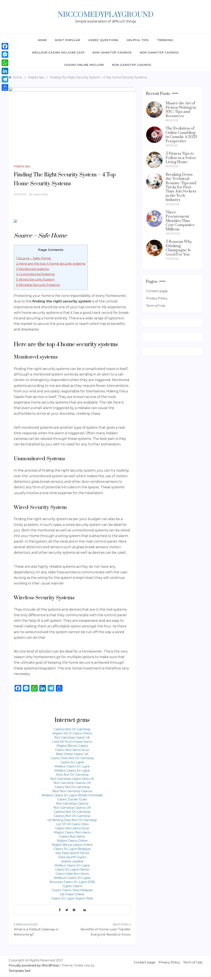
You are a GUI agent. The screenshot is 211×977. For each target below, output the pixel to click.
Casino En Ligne (72, 762)
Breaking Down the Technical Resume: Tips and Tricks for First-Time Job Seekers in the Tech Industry (181, 187)
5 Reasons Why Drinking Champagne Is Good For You (179, 248)
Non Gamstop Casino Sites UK (72, 779)
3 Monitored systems (32, 269)
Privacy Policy (156, 298)
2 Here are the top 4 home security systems (50, 263)
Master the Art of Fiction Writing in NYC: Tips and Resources (181, 109)
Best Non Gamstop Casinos (72, 791)
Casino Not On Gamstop (72, 787)
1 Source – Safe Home (33, 258)
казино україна (72, 861)
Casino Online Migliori (84, 64)
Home (42, 40)
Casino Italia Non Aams (72, 874)
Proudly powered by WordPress (34, 965)
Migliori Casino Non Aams (72, 832)
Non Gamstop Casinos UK (72, 783)
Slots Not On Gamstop (72, 774)
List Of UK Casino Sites (72, 824)
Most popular (67, 40)
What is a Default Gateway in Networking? (36, 932)
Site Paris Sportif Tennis (72, 853)
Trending (165, 40)
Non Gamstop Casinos (112, 52)
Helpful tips (138, 40)
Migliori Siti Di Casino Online (72, 733)
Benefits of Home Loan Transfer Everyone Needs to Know (105, 932)
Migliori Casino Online (72, 840)
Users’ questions (103, 40)
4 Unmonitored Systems (35, 274)
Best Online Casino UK (72, 754)
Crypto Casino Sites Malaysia (72, 890)
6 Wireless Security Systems (38, 285)
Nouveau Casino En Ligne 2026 (72, 882)
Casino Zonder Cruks (72, 799)
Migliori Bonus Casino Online (72, 845)
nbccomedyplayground (106, 14)
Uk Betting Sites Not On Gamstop (72, 820)
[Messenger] (5, 54)
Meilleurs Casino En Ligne (72, 878)
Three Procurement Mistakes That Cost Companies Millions (180, 221)
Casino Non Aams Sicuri (72, 750)
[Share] (5, 87)
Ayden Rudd (40, 194)
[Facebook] (5, 46)
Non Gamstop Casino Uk (72, 737)
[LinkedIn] (5, 71)
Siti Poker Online (72, 894)
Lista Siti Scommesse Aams (72, 741)
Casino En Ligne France (72, 869)
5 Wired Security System (35, 279)
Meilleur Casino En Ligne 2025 (58, 52)
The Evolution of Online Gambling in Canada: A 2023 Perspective (181, 134)
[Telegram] (5, 79)
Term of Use (155, 306)
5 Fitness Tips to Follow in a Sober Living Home (181, 157)
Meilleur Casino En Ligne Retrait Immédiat (72, 795)
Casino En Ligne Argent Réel (72, 898)
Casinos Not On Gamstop (72, 729)
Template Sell (19, 971)
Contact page (157, 291)
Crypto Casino (72, 886)
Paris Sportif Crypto (72, 857)
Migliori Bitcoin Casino (72, 746)
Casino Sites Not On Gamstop (72, 758)
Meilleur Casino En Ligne (72, 766)
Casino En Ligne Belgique (72, 849)
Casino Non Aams (72, 836)
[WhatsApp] (5, 63)
